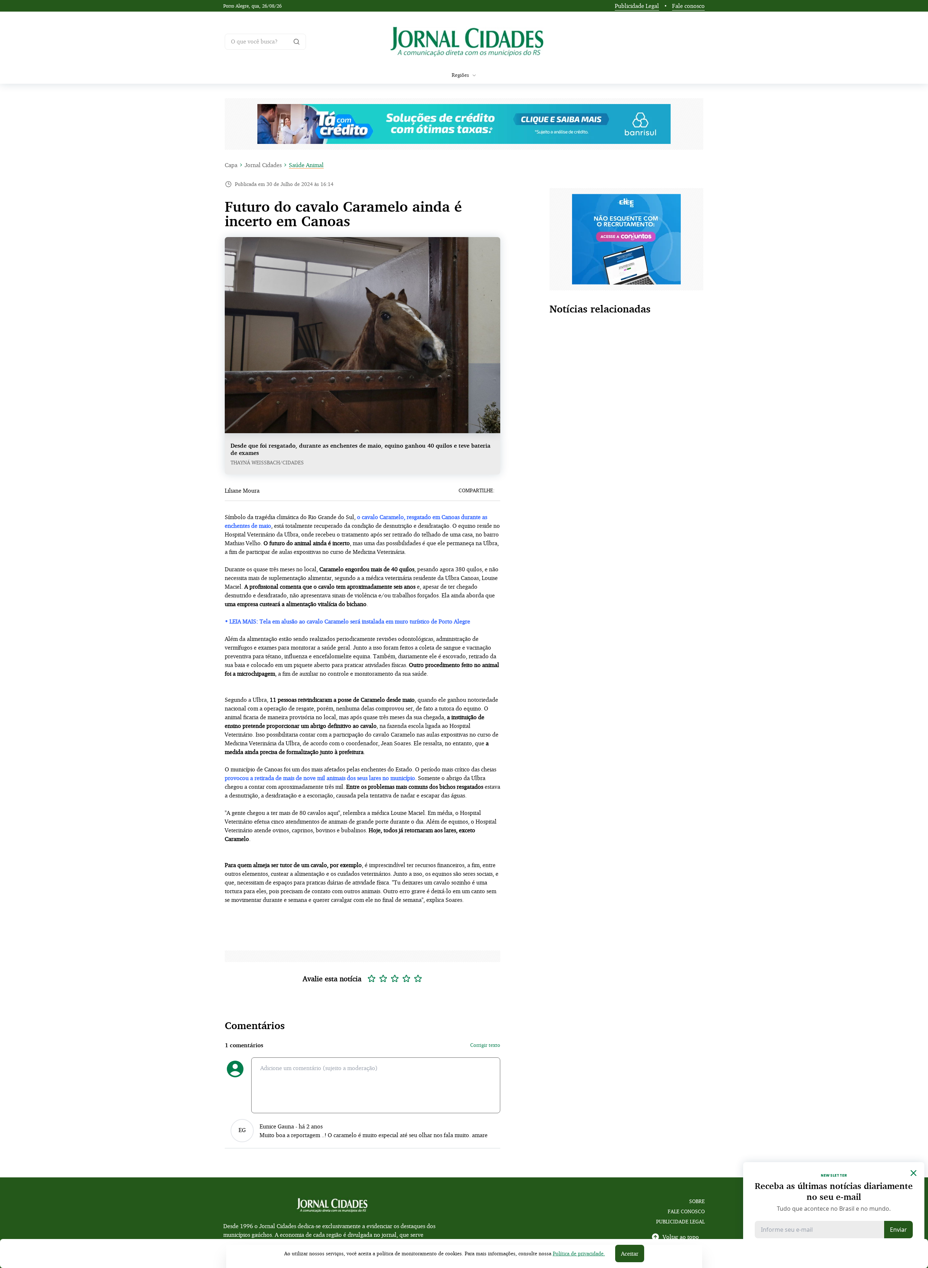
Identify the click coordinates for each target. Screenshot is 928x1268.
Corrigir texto (485, 1045)
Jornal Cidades (263, 165)
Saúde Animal (306, 165)
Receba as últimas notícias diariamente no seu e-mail (834, 1191)
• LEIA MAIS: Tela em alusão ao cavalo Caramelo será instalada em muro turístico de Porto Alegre (347, 621)
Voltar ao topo (681, 1236)
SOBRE (697, 1201)
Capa (231, 165)
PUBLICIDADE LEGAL (680, 1221)
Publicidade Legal (637, 5)
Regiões (460, 75)
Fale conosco (688, 5)
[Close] (913, 1173)
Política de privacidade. (579, 1253)
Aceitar (629, 1253)
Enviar (898, 1230)
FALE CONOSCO (686, 1211)
